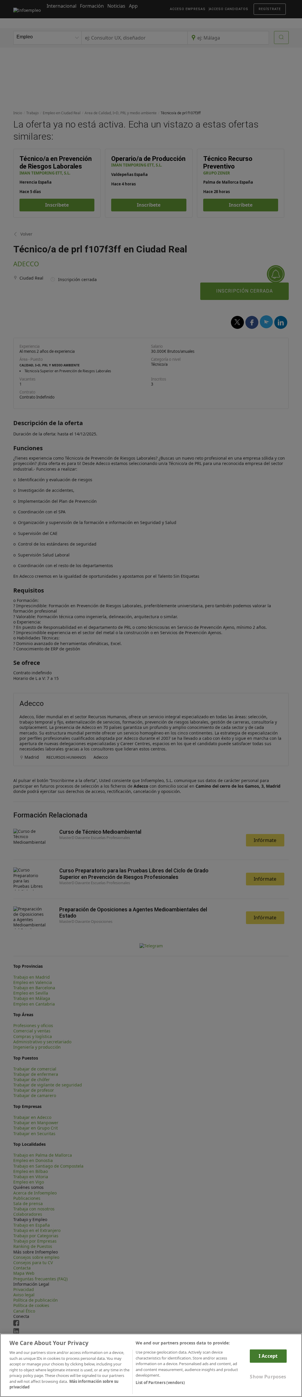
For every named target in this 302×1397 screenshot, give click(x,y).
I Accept (268, 1356)
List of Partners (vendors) (160, 1382)
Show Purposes (268, 1376)
